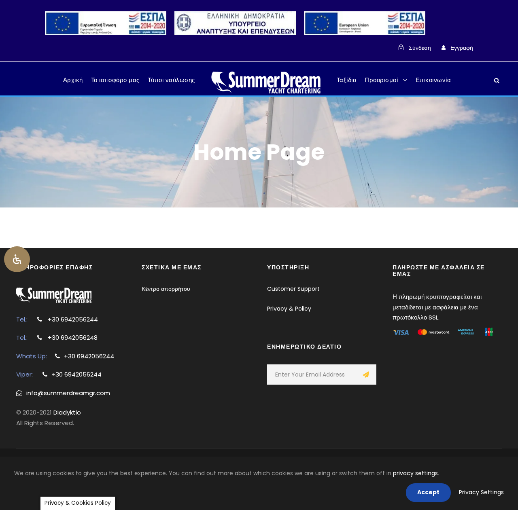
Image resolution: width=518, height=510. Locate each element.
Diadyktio (67, 412)
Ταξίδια (347, 80)
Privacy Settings (481, 492)
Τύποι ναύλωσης (171, 80)
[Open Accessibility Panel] (17, 259)
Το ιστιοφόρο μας (115, 80)
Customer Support (293, 289)
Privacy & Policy (289, 309)
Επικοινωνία (433, 80)
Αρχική (73, 80)
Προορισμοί (381, 80)
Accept (428, 492)
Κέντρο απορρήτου (166, 289)
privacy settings (415, 473)
